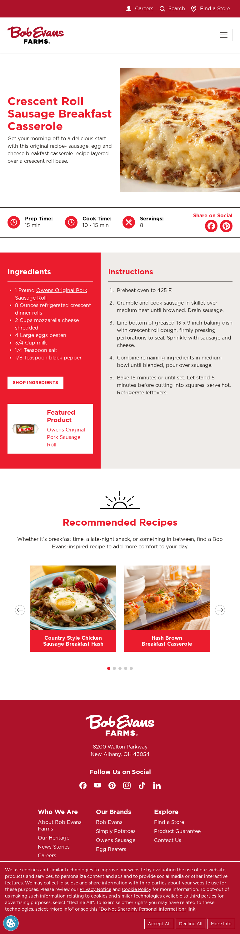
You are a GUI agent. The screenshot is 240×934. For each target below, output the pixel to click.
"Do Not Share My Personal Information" (142, 909)
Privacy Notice (95, 889)
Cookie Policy (136, 889)
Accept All (159, 923)
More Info (221, 923)
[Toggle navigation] (223, 35)
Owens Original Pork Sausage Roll (66, 437)
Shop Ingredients (35, 382)
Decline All (190, 923)
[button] (108, 668)
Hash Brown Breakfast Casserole (167, 641)
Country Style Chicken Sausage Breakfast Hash (73, 641)
